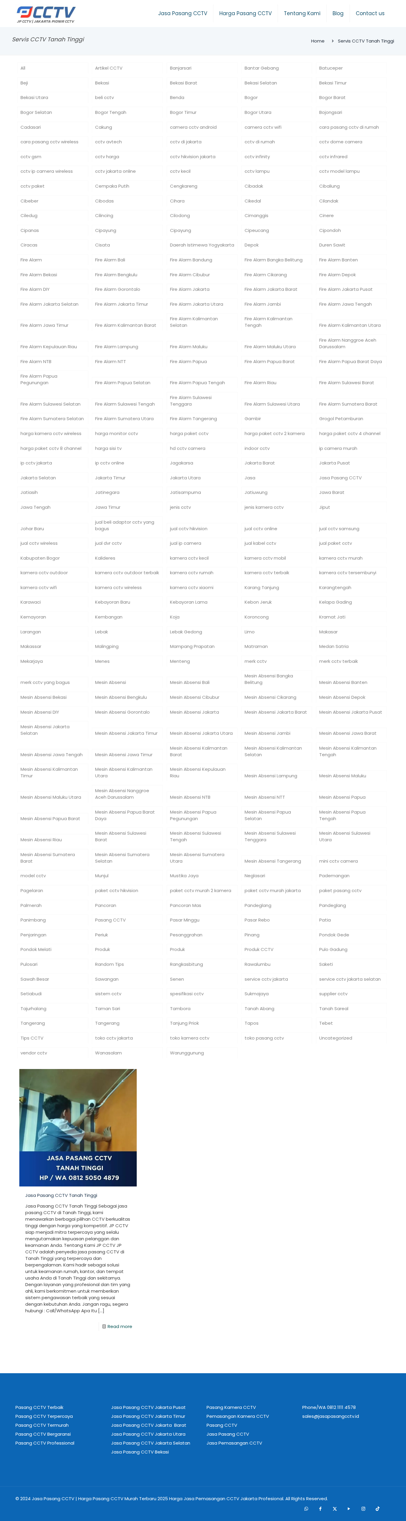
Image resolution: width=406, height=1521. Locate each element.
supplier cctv (333, 994)
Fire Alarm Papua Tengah (197, 382)
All (23, 68)
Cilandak (328, 201)
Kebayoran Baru (112, 602)
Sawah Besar (35, 979)
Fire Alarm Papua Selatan (122, 382)
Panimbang (33, 920)
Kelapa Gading (335, 602)
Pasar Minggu (184, 920)
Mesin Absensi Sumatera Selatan (122, 857)
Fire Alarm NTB (36, 361)
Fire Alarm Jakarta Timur (121, 304)
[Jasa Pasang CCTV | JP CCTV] (45, 15)
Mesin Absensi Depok (342, 697)
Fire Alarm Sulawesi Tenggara (191, 400)
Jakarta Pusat (334, 463)
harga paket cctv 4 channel (349, 433)
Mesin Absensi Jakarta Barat (276, 712)
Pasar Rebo (257, 920)
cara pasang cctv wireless (49, 142)
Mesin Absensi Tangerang (273, 861)
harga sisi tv (108, 448)
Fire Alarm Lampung (116, 346)
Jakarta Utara (185, 478)
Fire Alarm (31, 260)
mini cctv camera (338, 861)
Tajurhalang (33, 1008)
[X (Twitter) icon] (334, 1508)
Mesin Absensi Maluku (342, 776)
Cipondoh (330, 230)
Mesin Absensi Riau (41, 839)
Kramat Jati (332, 617)
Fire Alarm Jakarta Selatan (49, 304)
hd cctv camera (187, 448)
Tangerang (33, 1023)
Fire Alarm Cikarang (266, 274)
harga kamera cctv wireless (51, 433)
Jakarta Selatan (38, 478)
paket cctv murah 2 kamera (200, 890)
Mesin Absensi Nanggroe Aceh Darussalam (122, 793)
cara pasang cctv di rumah (349, 127)
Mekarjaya (32, 661)
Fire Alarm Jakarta (190, 289)
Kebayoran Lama (188, 602)
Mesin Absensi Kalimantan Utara (123, 772)
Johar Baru (32, 528)
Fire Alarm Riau (260, 382)
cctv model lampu (339, 171)
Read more (120, 1326)
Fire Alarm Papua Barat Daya (350, 361)
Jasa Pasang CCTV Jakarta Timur (148, 1416)
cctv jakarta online (115, 171)
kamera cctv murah (341, 558)
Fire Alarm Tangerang (193, 418)
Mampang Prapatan (192, 646)
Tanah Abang (259, 1008)
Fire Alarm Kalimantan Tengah (268, 321)
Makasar (328, 632)
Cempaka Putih (112, 186)
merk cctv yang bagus (45, 682)
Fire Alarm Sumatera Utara (124, 418)
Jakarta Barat (260, 463)
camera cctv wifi (263, 127)
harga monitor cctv (116, 433)
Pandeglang (258, 905)
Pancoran (105, 905)
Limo (250, 632)
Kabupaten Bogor (40, 558)
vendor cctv (34, 1053)
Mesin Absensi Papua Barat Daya (125, 815)
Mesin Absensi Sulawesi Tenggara (270, 836)
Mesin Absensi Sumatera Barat (48, 857)
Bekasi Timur (333, 83)
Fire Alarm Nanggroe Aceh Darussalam (347, 343)
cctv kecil (180, 171)
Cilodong (180, 215)
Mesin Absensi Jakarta (194, 712)
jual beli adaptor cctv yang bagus (124, 525)
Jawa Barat (331, 492)
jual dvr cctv (108, 543)
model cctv (33, 875)
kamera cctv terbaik (267, 572)
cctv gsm (31, 156)
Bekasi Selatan (261, 83)
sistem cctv (108, 994)
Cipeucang (257, 230)
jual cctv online (261, 528)
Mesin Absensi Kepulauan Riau (198, 772)
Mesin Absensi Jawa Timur (123, 754)
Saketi (326, 964)
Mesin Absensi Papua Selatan (268, 815)
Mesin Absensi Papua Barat (50, 818)
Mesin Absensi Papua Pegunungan (193, 815)
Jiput (324, 507)
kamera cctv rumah (191, 572)
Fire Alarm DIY (35, 289)
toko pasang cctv (264, 1038)
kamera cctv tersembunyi (347, 572)
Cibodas (104, 201)
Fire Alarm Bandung (191, 260)
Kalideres (105, 558)
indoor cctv (257, 448)
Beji (24, 83)
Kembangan (108, 617)
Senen (177, 979)
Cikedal (253, 201)
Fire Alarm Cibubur (190, 274)
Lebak (101, 632)
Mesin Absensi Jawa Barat (348, 733)
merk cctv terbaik (338, 661)
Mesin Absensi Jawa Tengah (52, 754)
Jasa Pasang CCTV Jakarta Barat (148, 1425)
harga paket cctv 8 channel (51, 448)
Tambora (180, 1008)
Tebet (326, 1023)
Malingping (107, 646)
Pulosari (29, 964)
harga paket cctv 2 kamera (275, 433)
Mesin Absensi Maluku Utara (51, 797)
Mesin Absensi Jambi (267, 733)
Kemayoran (33, 617)
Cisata (102, 245)
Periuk (101, 935)
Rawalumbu (257, 964)
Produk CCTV (259, 949)
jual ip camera (185, 543)
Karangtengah (335, 587)
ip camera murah (338, 448)
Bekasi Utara (34, 97)
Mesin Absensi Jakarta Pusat (350, 712)
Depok (252, 245)
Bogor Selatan (36, 112)
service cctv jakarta (266, 979)
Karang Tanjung (262, 587)
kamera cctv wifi (39, 587)
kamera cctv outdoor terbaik (127, 572)
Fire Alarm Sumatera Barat (348, 404)
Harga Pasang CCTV (100, 1498)
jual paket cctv (335, 543)
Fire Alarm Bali (110, 260)
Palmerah (31, 905)
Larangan (31, 632)
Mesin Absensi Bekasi (44, 697)
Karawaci (31, 602)
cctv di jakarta (186, 142)
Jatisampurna (185, 492)
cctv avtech (108, 142)
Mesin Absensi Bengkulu (121, 697)
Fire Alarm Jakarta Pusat (346, 289)
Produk (102, 949)
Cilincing (104, 215)
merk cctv (256, 661)
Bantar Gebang (262, 68)
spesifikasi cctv (187, 994)
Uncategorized (335, 1038)
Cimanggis (256, 215)
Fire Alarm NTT (110, 361)
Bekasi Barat (183, 83)
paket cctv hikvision (116, 890)
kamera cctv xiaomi (191, 587)
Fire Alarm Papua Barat (270, 361)
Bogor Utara (258, 112)
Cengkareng (183, 186)
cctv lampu (257, 171)
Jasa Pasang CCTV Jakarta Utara (148, 1434)
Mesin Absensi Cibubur (194, 697)
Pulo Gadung (333, 949)
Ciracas (29, 245)
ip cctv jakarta (36, 463)
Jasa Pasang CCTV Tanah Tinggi (61, 1195)
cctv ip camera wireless (47, 171)
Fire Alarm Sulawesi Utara (272, 404)
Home (318, 41)
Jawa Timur (107, 507)
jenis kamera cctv (264, 507)
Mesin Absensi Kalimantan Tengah (348, 751)
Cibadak (254, 186)
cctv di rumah (260, 142)
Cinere (326, 215)
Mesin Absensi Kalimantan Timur (49, 772)
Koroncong (257, 617)
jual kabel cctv (260, 543)
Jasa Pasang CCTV (340, 478)
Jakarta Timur (110, 478)
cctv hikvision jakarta (192, 156)
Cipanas (30, 230)
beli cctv (104, 97)
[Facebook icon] (320, 1508)
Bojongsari (330, 112)
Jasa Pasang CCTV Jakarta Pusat (148, 1407)
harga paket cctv (189, 433)
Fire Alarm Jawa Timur (44, 325)
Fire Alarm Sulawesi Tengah (125, 404)
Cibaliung (329, 186)
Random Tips (109, 964)
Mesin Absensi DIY (40, 712)
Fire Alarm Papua (188, 361)
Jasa (250, 478)
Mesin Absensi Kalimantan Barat (198, 751)
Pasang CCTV (110, 920)
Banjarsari (180, 68)
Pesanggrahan (186, 935)
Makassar (31, 646)
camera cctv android (193, 127)
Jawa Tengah (36, 507)
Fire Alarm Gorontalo (117, 289)
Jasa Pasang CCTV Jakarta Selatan (150, 1443)
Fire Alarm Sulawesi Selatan (51, 404)
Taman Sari (107, 1008)
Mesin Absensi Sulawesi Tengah (195, 836)
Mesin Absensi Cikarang (270, 697)
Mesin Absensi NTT (265, 797)
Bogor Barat (332, 97)
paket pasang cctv (340, 890)
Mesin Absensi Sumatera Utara (197, 857)
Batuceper (331, 68)
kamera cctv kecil (189, 558)
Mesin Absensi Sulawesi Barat (120, 836)
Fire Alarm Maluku (188, 346)
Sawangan (107, 979)
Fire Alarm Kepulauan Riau (49, 346)
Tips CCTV (32, 1038)
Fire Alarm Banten (338, 260)
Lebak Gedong (186, 632)
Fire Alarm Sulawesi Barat (346, 382)
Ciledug (29, 215)
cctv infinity (257, 156)
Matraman (256, 646)
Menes (102, 661)
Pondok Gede (334, 935)
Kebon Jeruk (258, 602)
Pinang (252, 935)
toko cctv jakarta (114, 1038)
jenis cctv (180, 507)
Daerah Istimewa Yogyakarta (202, 245)
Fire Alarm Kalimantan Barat (125, 325)
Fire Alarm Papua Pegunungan (39, 379)
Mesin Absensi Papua (342, 797)
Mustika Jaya (184, 875)
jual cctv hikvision (188, 528)
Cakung (103, 127)
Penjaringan (33, 935)
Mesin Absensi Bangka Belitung (269, 679)
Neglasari (255, 875)
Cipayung (105, 230)
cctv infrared (333, 156)
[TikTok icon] (377, 1508)
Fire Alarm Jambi (263, 304)
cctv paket (33, 186)
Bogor (251, 97)
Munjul (101, 875)
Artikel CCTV (108, 68)
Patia (325, 920)
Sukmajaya (257, 994)
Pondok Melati (36, 949)
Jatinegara (107, 492)
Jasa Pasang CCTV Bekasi (140, 1452)
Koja (175, 617)
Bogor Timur (183, 112)
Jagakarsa (181, 463)
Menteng (180, 661)
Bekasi (102, 83)
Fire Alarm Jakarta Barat (271, 289)
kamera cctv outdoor (44, 572)
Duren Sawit (332, 245)
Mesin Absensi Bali (190, 682)
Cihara (177, 201)
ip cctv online (109, 463)
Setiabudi (31, 994)
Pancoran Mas (185, 905)
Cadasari (31, 127)
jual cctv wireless (39, 543)
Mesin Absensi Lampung (271, 776)
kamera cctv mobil (265, 558)
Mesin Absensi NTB (190, 797)
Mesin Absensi (110, 682)
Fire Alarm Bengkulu (116, 274)
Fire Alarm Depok (337, 274)
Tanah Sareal (333, 1008)
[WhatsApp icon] (306, 1508)
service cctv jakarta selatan (350, 979)
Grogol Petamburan (341, 418)
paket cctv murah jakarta (273, 890)
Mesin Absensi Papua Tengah (342, 815)
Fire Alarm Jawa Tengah (345, 304)
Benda (177, 97)
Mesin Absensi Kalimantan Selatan (273, 751)
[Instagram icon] (363, 1508)
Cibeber (29, 201)
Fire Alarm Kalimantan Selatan (194, 321)
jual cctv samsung (339, 528)
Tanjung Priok (184, 1023)
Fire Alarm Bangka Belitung (274, 260)
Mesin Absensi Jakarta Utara (201, 733)
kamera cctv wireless (118, 587)
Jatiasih (29, 492)
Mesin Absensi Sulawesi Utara (344, 836)
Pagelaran (32, 890)
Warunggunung (187, 1053)
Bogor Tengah (110, 112)
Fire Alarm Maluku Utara (270, 346)
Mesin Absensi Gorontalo (122, 712)
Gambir (253, 418)
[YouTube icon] (348, 1508)
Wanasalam (108, 1053)
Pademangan (334, 875)
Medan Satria (334, 646)
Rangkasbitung (186, 964)
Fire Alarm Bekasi (39, 274)
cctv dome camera (340, 142)
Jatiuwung (256, 492)
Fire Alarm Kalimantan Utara (350, 325)
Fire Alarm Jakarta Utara (196, 304)
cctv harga (107, 156)
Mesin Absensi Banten (343, 682)
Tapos (252, 1023)
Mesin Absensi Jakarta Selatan (45, 729)
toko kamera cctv (189, 1038)
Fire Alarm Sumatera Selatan (52, 418)
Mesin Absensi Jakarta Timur (126, 733)
